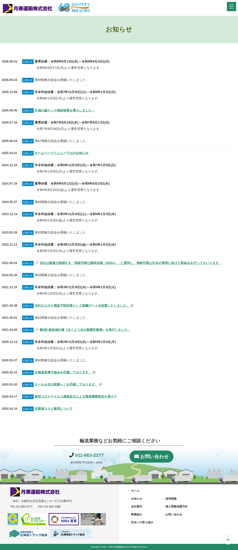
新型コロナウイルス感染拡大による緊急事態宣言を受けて (76, 396)
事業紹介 (136, 514)
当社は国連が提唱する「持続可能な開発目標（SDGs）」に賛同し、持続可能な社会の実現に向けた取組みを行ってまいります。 (131, 263)
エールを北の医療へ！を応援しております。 (66, 384)
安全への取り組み (142, 522)
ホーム (135, 490)
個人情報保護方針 (176, 506)
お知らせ (136, 498)
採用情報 (171, 498)
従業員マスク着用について (54, 408)
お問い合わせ (154, 456)
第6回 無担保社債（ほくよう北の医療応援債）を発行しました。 (85, 330)
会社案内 (136, 506)
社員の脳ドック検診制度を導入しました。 (65, 110)
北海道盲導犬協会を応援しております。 (63, 372)
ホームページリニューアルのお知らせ (62, 153)
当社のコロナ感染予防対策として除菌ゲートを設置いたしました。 (82, 305)
